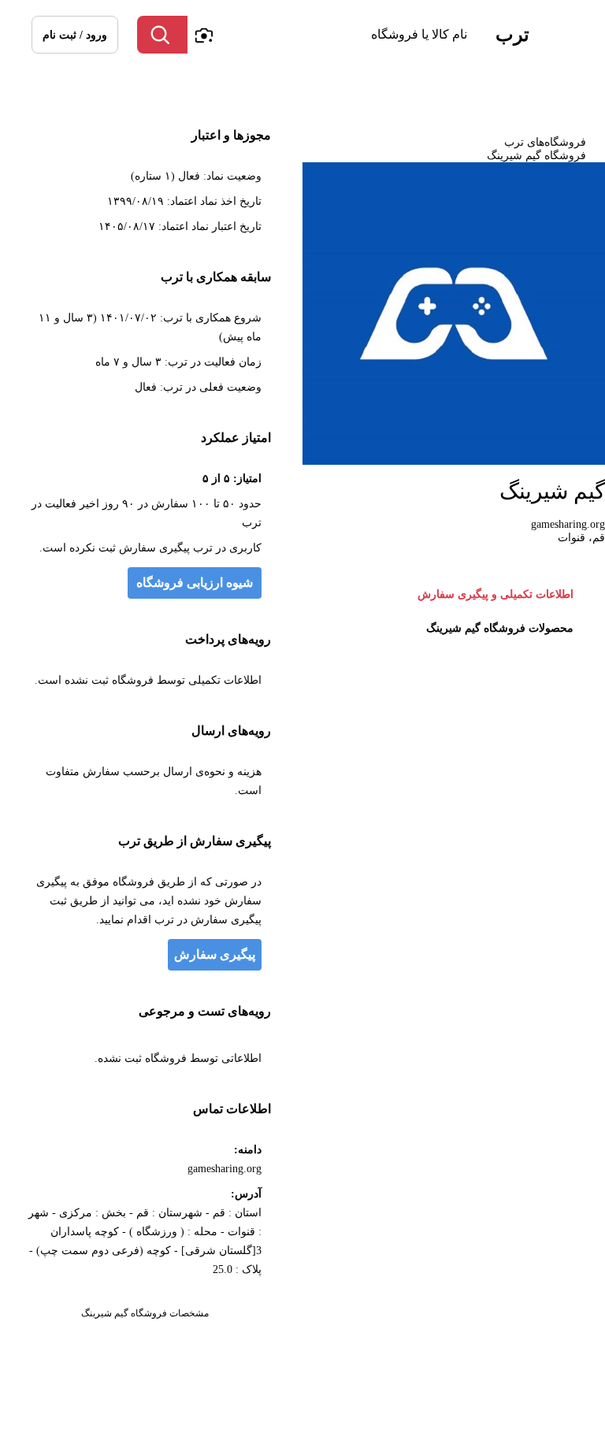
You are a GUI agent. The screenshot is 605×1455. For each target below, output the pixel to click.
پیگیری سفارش (214, 954)
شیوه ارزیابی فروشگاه (194, 582)
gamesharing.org (568, 524)
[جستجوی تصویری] (203, 35)
